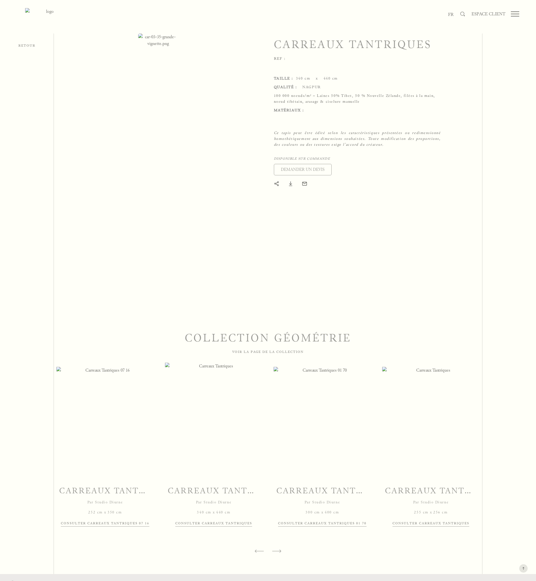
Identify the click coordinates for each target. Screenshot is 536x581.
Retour (26, 45)
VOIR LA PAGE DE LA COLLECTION (268, 351)
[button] (303, 169)
